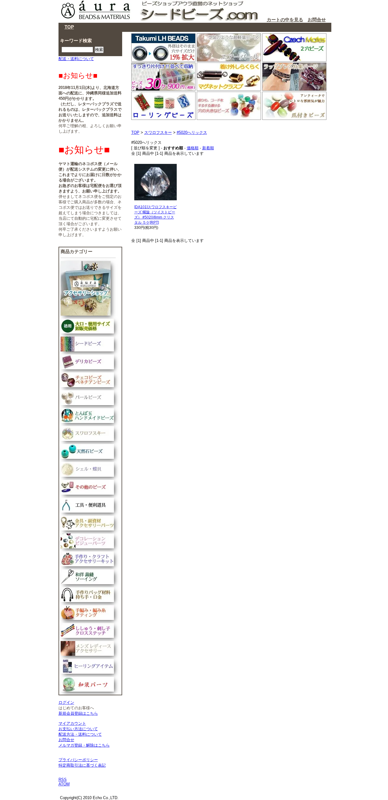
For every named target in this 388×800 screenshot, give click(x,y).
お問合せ (317, 19)
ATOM (64, 784)
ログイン (66, 702)
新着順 (208, 148)
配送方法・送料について (80, 734)
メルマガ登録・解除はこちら (84, 745)
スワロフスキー (158, 132)
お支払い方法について (78, 729)
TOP (69, 26)
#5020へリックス (192, 132)
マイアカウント (72, 723)
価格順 (193, 148)
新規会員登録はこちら (78, 713)
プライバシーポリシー (78, 760)
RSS (63, 779)
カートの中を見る (285, 19)
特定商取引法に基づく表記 (82, 765)
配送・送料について (76, 58)
